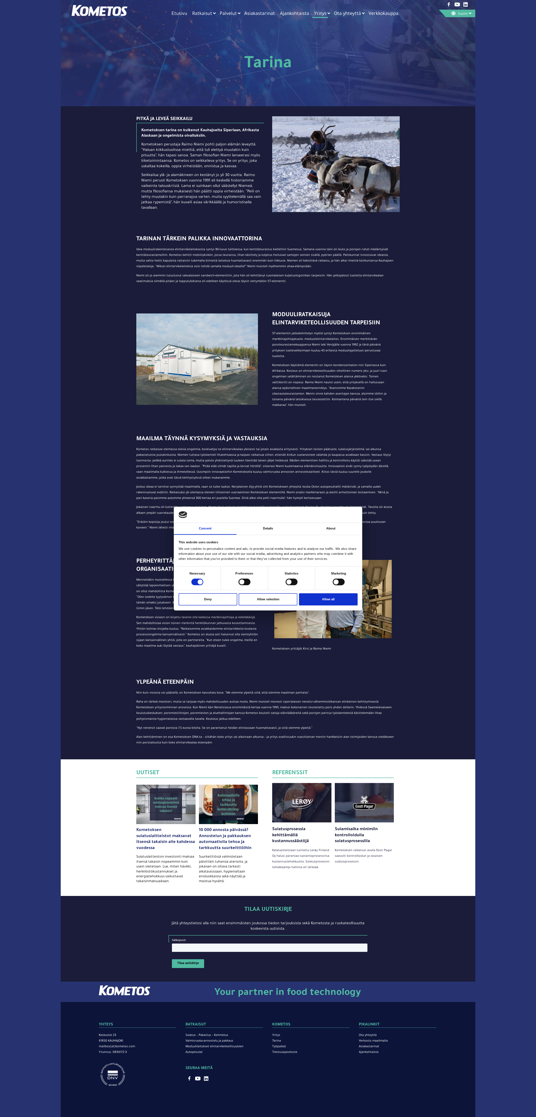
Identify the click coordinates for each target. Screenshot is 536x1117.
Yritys (320, 14)
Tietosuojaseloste (284, 1052)
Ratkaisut (202, 14)
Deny (208, 599)
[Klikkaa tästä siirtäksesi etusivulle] (99, 15)
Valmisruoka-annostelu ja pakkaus (209, 1041)
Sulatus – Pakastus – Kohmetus (207, 1035)
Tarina (276, 1041)
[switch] (244, 582)
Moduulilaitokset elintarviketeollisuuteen (215, 1046)
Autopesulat (194, 1052)
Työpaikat (279, 1046)
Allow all (328, 599)
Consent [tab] (205, 528)
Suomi (463, 14)
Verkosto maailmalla (373, 1041)
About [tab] (330, 528)
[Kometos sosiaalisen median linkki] (448, 4)
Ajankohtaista (294, 14)
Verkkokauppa (383, 14)
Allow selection (268, 599)
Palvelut (228, 14)
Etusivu (179, 14)
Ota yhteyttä (347, 14)
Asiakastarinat (259, 14)
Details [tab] (268, 528)
